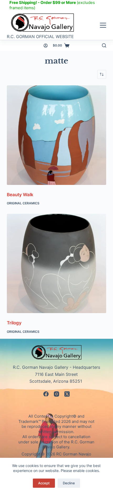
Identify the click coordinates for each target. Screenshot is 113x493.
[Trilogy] (56, 263)
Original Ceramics (23, 203)
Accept (44, 483)
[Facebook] (46, 394)
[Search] (104, 45)
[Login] (46, 46)
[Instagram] (56, 394)
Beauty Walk (20, 194)
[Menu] (103, 25)
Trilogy (14, 322)
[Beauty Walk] (56, 135)
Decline (69, 483)
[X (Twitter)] (67, 394)
